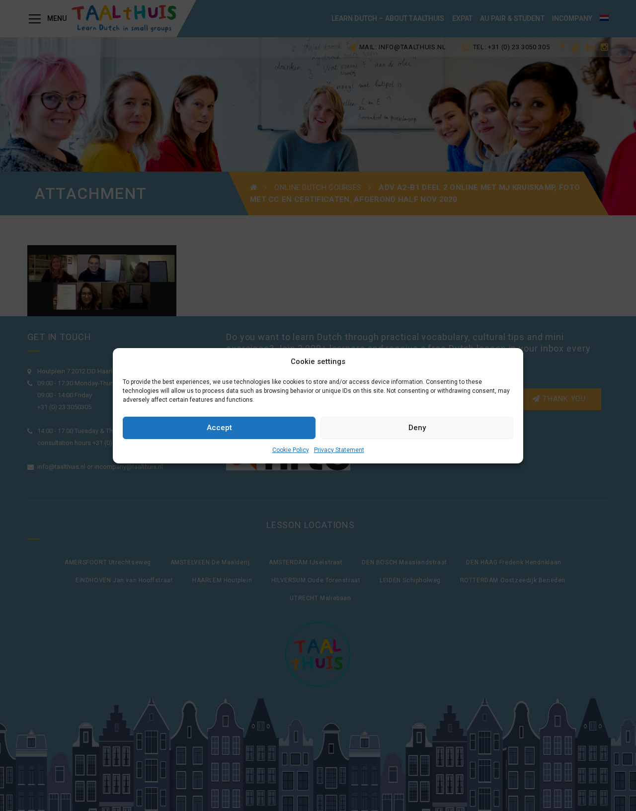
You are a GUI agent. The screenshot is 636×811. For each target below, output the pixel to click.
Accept (219, 427)
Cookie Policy (290, 450)
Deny (417, 427)
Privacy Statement (339, 450)
